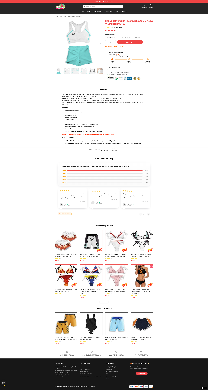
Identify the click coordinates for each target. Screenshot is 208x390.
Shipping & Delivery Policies (112, 367)
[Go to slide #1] (58, 71)
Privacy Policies (84, 371)
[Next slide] (100, 43)
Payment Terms (109, 369)
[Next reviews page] (148, 214)
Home (56, 16)
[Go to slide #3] (75, 71)
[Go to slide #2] (67, 71)
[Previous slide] (57, 43)
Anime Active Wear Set (115, 98)
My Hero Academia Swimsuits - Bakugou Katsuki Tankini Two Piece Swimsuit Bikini (141, 291)
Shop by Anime (64, 16)
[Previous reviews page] (140, 214)
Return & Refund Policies (111, 371)
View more (104, 302)
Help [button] (205, 388)
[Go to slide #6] (101, 71)
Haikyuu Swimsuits (75, 16)
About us (82, 367)
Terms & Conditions (85, 369)
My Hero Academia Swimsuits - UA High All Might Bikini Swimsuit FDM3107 (90, 291)
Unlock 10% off (3, 383)
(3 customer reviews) (117, 27)
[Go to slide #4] (84, 71)
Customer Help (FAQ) (110, 376)
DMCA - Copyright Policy (86, 373)
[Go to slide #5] (92, 71)
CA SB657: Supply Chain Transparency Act (90, 376)
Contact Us (108, 373)
